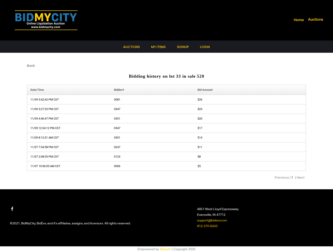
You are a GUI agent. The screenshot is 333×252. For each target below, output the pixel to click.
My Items (158, 47)
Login (205, 47)
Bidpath (165, 249)
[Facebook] (12, 208)
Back (31, 65)
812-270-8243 (207, 226)
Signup (183, 47)
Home (299, 20)
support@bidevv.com (212, 220)
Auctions (315, 20)
